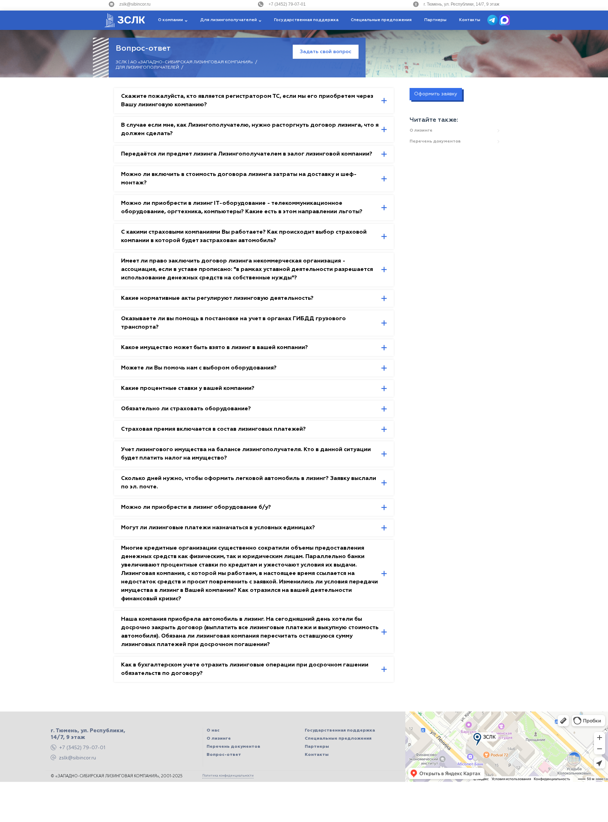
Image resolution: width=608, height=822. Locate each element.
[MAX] (504, 20)
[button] (172, 20)
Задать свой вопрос (326, 51)
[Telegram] (493, 20)
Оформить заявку (435, 93)
